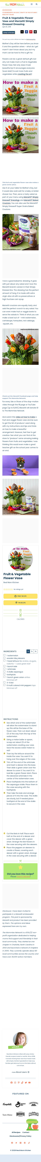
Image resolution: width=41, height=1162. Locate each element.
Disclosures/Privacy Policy (20, 1136)
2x (32, 651)
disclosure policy (30, 39)
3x (35, 651)
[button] (3, 10)
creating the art (25, 74)
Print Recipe (21, 596)
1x (28, 651)
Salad (11, 14)
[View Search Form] (38, 4)
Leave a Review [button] (23, 876)
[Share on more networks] (35, 31)
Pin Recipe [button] (22, 603)
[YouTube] (29, 1082)
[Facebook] (11, 1082)
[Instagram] (15, 1082)
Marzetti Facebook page (22, 396)
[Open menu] (32, 4)
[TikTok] (22, 1082)
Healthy (5, 14)
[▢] (4, 655)
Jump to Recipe (8, 32)
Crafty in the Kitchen (28, 12)
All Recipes (16, 1132)
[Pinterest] (19, 1082)
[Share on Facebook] (26, 31)
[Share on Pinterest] (30, 31)
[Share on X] (22, 31)
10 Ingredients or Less (10, 12)
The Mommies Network (17, 398)
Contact (25, 1132)
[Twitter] (26, 1082)
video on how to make (25, 417)
